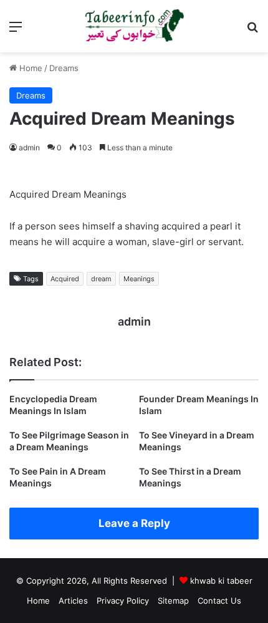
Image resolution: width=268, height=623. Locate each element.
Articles (73, 601)
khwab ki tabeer (221, 581)
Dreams (64, 68)
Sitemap (173, 601)
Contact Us (219, 601)
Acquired (64, 278)
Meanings (139, 278)
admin (29, 147)
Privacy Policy (123, 601)
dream (101, 278)
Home (29, 68)
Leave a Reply (134, 523)
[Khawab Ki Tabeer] (134, 26)
